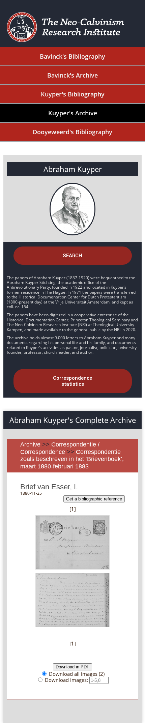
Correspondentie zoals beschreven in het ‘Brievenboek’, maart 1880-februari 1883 (72, 459)
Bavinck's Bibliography (72, 56)
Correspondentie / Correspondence (59, 448)
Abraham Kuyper (73, 169)
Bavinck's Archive (72, 75)
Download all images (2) (77, 673)
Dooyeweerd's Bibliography (72, 132)
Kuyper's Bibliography (73, 94)
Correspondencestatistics (72, 381)
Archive (30, 444)
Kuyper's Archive (72, 113)
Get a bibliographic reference (94, 498)
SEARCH (72, 256)
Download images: (67, 679)
